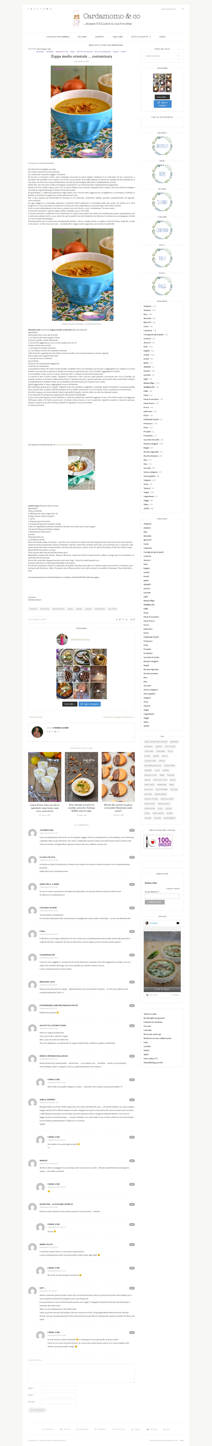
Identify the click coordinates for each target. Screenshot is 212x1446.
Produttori (148, 435)
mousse (170, 775)
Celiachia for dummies (58, 37)
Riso (145, 460)
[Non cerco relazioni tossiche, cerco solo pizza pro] (81, 691)
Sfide (160, 809)
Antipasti (147, 306)
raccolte (149, 789)
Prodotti (147, 431)
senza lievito (164, 804)
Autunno (40, 52)
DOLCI (170, 751)
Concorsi (33, 609)
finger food (150, 761)
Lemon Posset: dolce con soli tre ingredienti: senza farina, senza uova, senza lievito (45, 808)
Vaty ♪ (43, 1288)
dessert (147, 342)
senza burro (160, 794)
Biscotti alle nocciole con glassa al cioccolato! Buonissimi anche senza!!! (118, 807)
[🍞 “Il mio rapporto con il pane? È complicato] (98, 691)
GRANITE (147, 367)
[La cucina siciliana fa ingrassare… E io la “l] (81, 657)
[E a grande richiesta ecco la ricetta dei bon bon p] (64, 674)
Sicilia (168, 809)
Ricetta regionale (151, 452)
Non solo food (160, 780)
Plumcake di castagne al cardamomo (118, 717)
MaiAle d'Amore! (36, 717)
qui (42, 192)
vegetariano (149, 496)
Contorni (147, 338)
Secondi (147, 468)
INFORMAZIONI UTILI (153, 766)
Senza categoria (151, 472)
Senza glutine (149, 476)
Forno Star (54, 1079)
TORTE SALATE (158, 813)
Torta (146, 484)
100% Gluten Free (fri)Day (156, 742)
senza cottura (151, 799)
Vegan (115, 52)
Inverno (50, 52)
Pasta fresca (149, 403)
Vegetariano (100, 609)
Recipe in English (85, 52)
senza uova (150, 809)
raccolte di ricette (151, 439)
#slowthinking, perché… (154, 1062)
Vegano (88, 609)
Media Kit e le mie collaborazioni (106, 45)
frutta (162, 761)
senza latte (150, 804)
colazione (148, 330)
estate (146, 354)
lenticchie (45, 609)
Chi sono (82, 37)
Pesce (146, 407)
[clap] (148, 994)
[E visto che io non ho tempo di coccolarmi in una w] (98, 657)
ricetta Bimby (162, 789)
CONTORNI (160, 751)
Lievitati (147, 375)
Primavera (148, 423)
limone (166, 770)
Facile (165, 756)
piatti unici (148, 411)
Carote (158, 747)
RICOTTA (174, 789)
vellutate (112, 609)
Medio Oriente (58, 609)
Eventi (146, 358)
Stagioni (147, 480)
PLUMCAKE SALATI (151, 419)
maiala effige (151, 775)
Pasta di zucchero (151, 399)
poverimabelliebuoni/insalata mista (59, 1005)
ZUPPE (123, 52)
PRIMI (171, 785)
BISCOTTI (147, 322)
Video (146, 504)
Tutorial (147, 488)
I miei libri (118, 37)
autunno (148, 747)
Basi (145, 314)
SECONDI (148, 794)
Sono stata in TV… (151, 1058)
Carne (146, 326)
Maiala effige (62, 52)
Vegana (79, 609)
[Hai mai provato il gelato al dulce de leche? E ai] (64, 657)
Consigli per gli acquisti (154, 334)
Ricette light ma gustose (154, 1018)
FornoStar (154, 923)
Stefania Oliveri (38, 619)
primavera (161, 785)
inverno (148, 770)
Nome (31, 1388)
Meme (162, 775)
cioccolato (170, 747)
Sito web (31, 1401)
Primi (72, 52)
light (157, 770)
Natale (147, 780)
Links (146, 1042)
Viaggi (146, 500)
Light (146, 379)
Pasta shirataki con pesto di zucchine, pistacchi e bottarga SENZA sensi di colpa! (81, 807)
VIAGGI (162, 37)
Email (31, 1395)
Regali (146, 447)
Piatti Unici (149, 785)
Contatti (99, 37)
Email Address (152, 891)
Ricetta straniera (102, 52)
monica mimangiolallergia (54, 1056)
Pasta (146, 395)
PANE (146, 391)
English (147, 350)
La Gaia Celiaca (47, 857)
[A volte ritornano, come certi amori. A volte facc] (81, 674)
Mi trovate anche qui (152, 1034)
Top (181, 1440)
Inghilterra (169, 766)
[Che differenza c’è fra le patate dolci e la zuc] (64, 691)
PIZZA (146, 415)
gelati (146, 363)
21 (131, 619)
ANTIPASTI (174, 742)
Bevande (147, 318)
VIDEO (146, 1054)
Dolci (146, 346)
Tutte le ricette (139, 37)
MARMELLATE (149, 387)
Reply (132, 830)
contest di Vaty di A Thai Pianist (68, 444)
